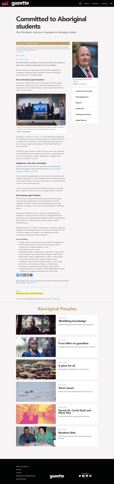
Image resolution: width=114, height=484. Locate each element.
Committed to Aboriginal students (51, 22)
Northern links (67, 433)
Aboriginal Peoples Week (23, 50)
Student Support (39, 293)
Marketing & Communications (25, 476)
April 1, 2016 (20, 55)
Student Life (80, 108)
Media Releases (21, 479)
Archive (18, 469)
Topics (18, 291)
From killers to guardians (73, 343)
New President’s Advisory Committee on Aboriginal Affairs (46, 32)
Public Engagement (82, 97)
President (31, 293)
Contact (19, 472)
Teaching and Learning (83, 114)
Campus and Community (22, 293)
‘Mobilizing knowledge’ (72, 321)
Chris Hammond (82, 84)
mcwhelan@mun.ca (31, 282)
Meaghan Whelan (23, 59)
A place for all (66, 366)
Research (79, 103)
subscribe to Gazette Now (52, 299)
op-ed (36, 137)
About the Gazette (22, 466)
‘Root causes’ (66, 388)
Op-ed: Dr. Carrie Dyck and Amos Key (74, 411)
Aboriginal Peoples (32, 43)
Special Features (81, 120)
